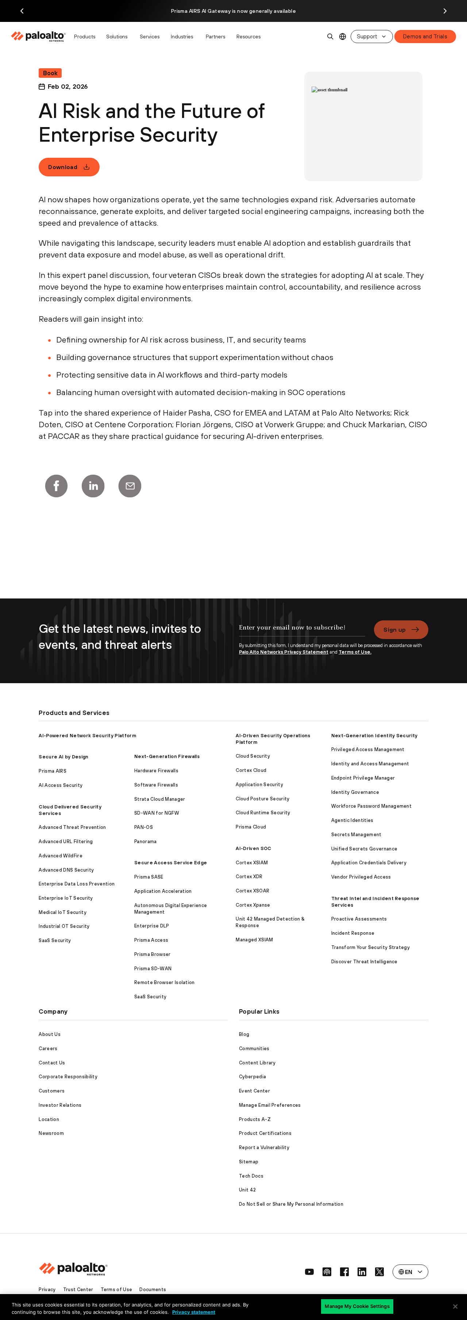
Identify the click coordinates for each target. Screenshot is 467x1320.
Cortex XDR (249, 876)
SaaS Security (55, 940)
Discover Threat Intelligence (364, 961)
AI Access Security (60, 785)
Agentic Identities (352, 820)
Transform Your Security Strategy (370, 947)
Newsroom (51, 1133)
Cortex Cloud (251, 770)
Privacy (47, 1289)
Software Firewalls (156, 785)
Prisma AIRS (52, 771)
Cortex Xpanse (253, 905)
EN (342, 36)
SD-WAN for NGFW (156, 813)
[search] (330, 36)
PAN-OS (143, 827)
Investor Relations (60, 1105)
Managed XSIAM (254, 939)
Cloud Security (253, 756)
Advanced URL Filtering (66, 841)
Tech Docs (251, 1176)
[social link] (309, 1271)
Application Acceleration (163, 891)
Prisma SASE (148, 877)
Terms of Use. (355, 652)
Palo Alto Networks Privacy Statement (283, 652)
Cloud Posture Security (262, 798)
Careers (48, 1048)
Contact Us (52, 1062)
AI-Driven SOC (253, 848)
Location (49, 1119)
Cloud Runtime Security (263, 812)
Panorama (145, 841)
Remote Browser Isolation (164, 982)
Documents (152, 1289)
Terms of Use (116, 1289)
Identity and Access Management (370, 763)
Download (62, 167)
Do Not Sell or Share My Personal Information (291, 1204)
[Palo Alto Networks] (39, 36)
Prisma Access (151, 940)
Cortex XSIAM (252, 862)
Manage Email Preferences (270, 1105)
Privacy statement (193, 1312)
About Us (50, 1034)
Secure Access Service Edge (170, 862)
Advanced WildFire (60, 855)
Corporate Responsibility (68, 1076)
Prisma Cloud (251, 827)
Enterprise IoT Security (66, 898)
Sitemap (248, 1161)
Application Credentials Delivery (368, 862)
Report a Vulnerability (264, 1147)
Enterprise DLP (151, 926)
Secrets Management (356, 834)
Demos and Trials (425, 36)
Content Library (257, 1062)
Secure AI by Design (63, 757)
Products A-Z (255, 1119)
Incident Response (352, 933)
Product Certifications (265, 1133)
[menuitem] (40, 36)
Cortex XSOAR (252, 891)
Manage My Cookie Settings (357, 1306)
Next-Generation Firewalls (167, 756)
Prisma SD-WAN (152, 968)
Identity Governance (355, 792)
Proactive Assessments (359, 919)
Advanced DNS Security (66, 870)
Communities (254, 1048)
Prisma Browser (152, 954)
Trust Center (78, 1289)
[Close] (455, 1306)
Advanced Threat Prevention (72, 827)
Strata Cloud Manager (159, 799)
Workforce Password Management (371, 806)
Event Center (254, 1091)
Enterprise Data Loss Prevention (77, 884)
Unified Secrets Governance (364, 849)
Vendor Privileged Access (361, 877)
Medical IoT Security (62, 912)
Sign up (394, 629)
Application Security (259, 784)
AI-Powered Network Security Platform (87, 735)
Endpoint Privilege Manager (363, 778)
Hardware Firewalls (156, 770)
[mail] (130, 486)
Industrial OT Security (64, 926)
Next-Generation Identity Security (374, 735)
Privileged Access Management (368, 749)
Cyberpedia (252, 1076)
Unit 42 (247, 1190)
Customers (52, 1091)
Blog (244, 1034)
